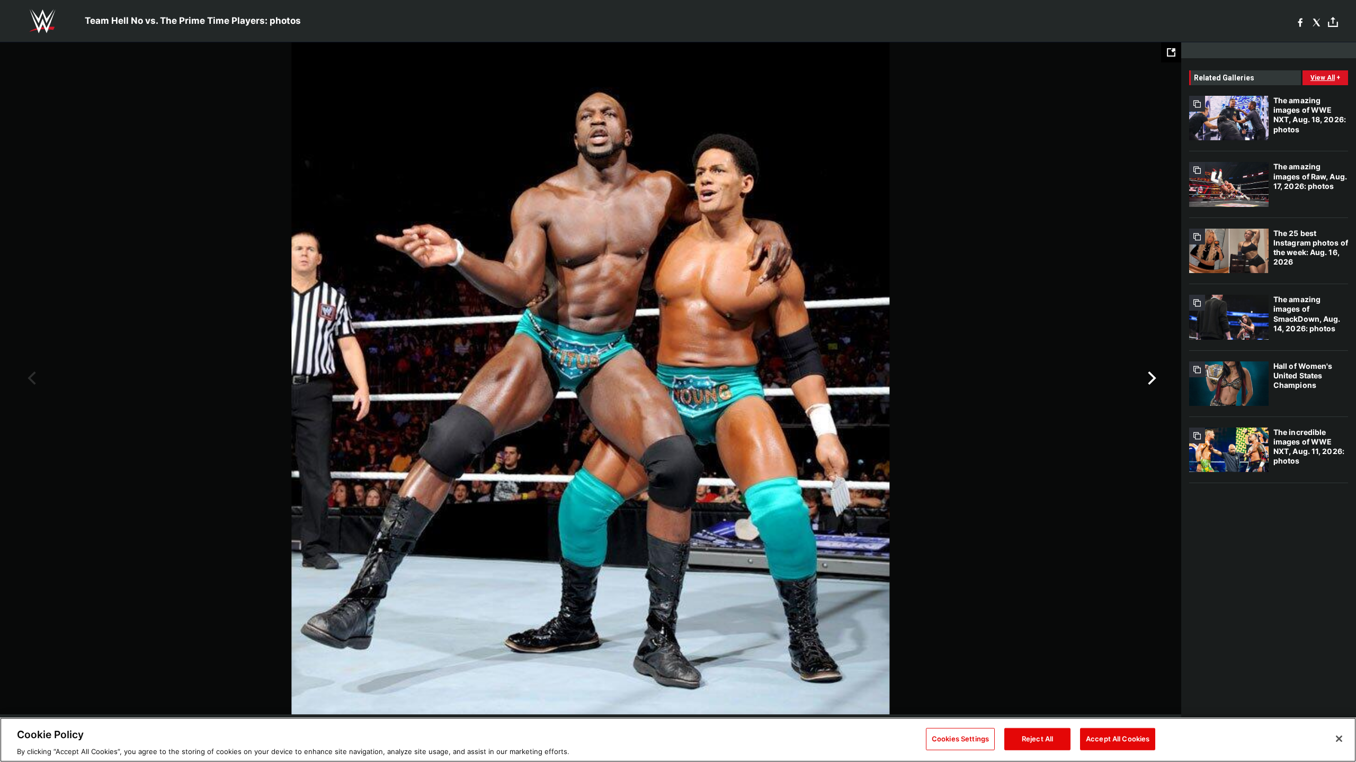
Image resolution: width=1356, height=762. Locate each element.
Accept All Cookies (1117, 738)
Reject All (1037, 738)
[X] (1316, 21)
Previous (30, 378)
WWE (42, 21)
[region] (678, 740)
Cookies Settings (960, 738)
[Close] (1339, 738)
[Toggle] (1333, 21)
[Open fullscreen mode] (1171, 52)
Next (1150, 378)
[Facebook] (1300, 21)
